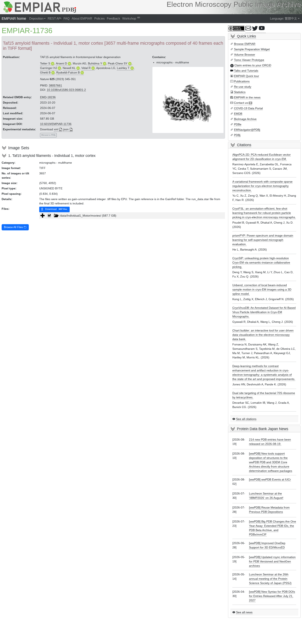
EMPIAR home (14, 18)
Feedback (113, 18)
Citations (244, 145)
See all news (244, 612)
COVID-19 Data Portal (248, 108)
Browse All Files (14, 227)
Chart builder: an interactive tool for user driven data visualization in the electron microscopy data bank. (263, 335)
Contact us (241, 102)
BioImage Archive (245, 119)
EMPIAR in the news (247, 97)
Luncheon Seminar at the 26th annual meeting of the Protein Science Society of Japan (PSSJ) (270, 579)
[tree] (132, 215)
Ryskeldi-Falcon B (68, 72)
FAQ (66, 18)
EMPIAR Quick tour (246, 76)
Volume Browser (244, 54)
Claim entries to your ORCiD (252, 65)
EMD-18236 (48, 97)
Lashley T (123, 68)
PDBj (237, 135)
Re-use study (242, 86)
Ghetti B (45, 72)
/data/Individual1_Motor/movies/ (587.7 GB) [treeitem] (88, 215)
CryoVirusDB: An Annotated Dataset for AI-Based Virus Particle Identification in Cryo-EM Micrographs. (264, 312)
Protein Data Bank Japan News (262, 429)
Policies (99, 18)
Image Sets (18, 148)
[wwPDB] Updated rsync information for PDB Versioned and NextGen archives (272, 561)
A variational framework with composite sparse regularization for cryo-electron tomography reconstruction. (262, 186)
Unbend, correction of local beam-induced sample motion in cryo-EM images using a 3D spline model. (261, 289)
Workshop (129, 18)
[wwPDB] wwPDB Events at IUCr (270, 479)
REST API (54, 18)
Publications (242, 81)
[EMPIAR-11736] (188, 100)
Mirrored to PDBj (48, 135)
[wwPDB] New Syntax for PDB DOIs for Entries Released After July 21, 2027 (272, 596)
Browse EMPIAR (244, 43)
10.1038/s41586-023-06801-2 (66, 89)
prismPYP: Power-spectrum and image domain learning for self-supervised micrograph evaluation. (262, 240)
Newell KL (69, 68)
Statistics (240, 92)
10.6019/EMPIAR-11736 (55, 124)
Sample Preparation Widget (252, 49)
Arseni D (61, 63)
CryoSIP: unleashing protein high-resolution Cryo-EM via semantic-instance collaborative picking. (261, 262)
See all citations (246, 419)
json (66, 129)
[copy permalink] (138, 17)
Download (56, 209)
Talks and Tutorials (246, 70)
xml (56, 129)
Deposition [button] (36, 18)
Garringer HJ (48, 68)
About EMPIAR (82, 18)
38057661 (55, 85)
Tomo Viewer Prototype (249, 60)
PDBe (237, 124)
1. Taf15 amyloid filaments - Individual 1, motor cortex (52, 156)
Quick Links (246, 36)
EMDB (238, 113)
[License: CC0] (236, 28)
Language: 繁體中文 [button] (283, 18)
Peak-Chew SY (117, 63)
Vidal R (86, 68)
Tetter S (45, 63)
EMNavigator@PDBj (247, 129)
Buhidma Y (95, 63)
